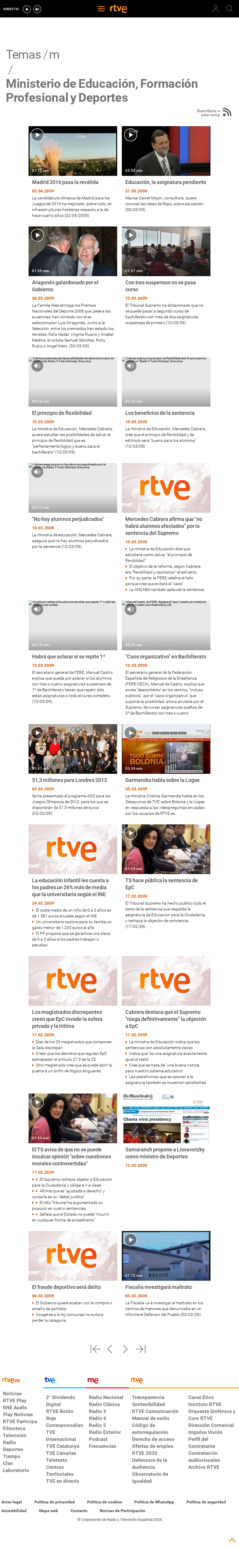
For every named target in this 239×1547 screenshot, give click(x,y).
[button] (95, 1349)
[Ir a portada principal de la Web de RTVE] (21, 1380)
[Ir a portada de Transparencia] (184, 1381)
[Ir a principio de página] (232, 1540)
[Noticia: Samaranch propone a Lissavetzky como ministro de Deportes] (166, 1131)
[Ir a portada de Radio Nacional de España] (107, 1381)
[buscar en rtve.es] (229, 8)
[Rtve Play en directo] (26, 9)
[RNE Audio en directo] (37, 9)
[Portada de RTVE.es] (118, 9)
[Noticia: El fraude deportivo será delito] (73, 1277)
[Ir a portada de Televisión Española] (64, 1381)
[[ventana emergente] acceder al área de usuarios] (215, 8)
